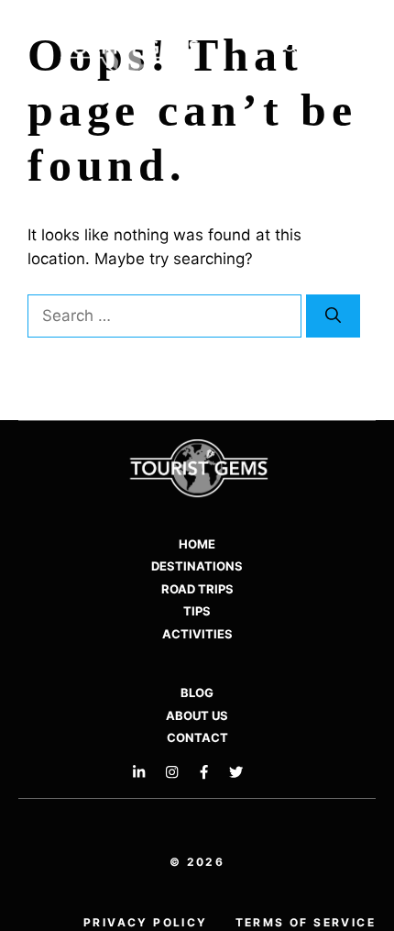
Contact (197, 737)
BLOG (197, 692)
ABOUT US (197, 715)
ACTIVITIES (197, 633)
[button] (291, 48)
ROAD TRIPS (197, 589)
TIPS (197, 611)
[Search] (333, 316)
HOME (197, 544)
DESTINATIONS (197, 566)
